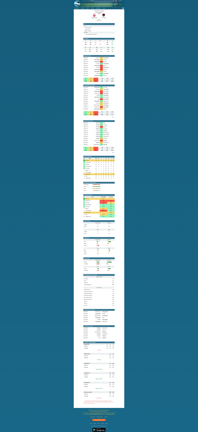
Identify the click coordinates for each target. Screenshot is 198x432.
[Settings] (123, 8)
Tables (82, 8)
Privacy (94, 423)
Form (92, 8)
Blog (104, 8)
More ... (113, 152)
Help (91, 423)
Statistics (98, 8)
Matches (77, 8)
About (102, 423)
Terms (99, 423)
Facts (87, 8)
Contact (106, 423)
